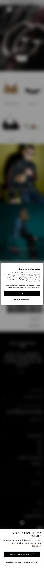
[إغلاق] (4, 266)
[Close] (22, 523)
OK (22, 293)
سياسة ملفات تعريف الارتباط (15, 287)
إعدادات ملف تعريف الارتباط (22, 299)
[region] (22, 284)
